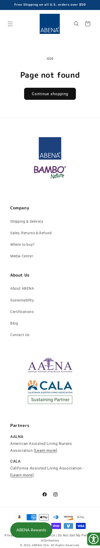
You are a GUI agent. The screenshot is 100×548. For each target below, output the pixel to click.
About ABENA (22, 288)
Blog (14, 323)
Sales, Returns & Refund (31, 233)
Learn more (45, 450)
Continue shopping (50, 94)
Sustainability (22, 300)
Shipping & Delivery (26, 221)
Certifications (22, 312)
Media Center (21, 256)
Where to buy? (22, 244)
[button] (10, 24)
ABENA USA (40, 545)
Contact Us (19, 335)
